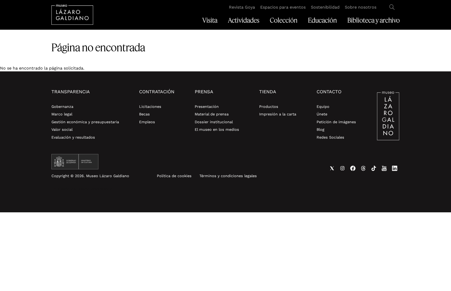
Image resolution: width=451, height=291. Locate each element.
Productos (268, 106)
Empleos (147, 122)
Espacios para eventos (283, 7)
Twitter (332, 168)
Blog (320, 129)
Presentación (207, 106)
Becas (144, 114)
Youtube (384, 168)
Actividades (243, 20)
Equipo (323, 106)
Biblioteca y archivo (373, 20)
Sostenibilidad (325, 7)
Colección (284, 20)
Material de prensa (212, 114)
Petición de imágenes (336, 122)
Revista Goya (242, 7)
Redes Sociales (330, 137)
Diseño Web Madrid (95, 189)
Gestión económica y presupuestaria (85, 122)
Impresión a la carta (277, 114)
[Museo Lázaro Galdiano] (72, 15)
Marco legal (61, 114)
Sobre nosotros (360, 7)
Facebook (352, 168)
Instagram (342, 168)
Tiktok (373, 168)
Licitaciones (150, 106)
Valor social (62, 129)
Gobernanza (62, 106)
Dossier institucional (214, 122)
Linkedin (394, 168)
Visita (209, 20)
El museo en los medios (217, 129)
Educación (322, 20)
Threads (363, 168)
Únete (322, 114)
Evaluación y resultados (73, 137)
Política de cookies (174, 176)
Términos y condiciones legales (228, 176)
